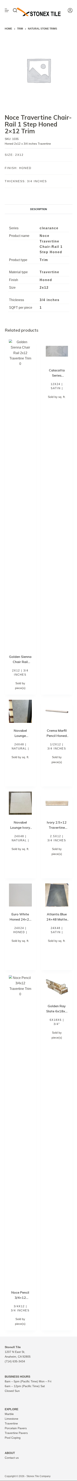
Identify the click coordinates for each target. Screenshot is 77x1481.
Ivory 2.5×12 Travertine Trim (57, 827)
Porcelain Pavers (16, 1428)
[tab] (38, 209)
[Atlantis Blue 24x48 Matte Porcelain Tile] (56, 895)
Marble (9, 1414)
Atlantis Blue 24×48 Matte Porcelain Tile (56, 919)
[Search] (15, 10)
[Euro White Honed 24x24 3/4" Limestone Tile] (20, 895)
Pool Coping (13, 1437)
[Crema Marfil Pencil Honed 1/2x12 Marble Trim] (56, 711)
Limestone (11, 1418)
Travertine (11, 1423)
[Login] (70, 10)
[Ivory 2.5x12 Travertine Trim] (56, 803)
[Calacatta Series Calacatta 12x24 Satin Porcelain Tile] (56, 351)
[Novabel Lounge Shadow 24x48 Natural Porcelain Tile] (20, 711)
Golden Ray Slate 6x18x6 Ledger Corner (57, 1011)
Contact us (12, 1457)
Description (38, 209)
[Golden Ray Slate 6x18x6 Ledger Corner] (56, 987)
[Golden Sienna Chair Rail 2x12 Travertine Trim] (20, 494)
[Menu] (7, 10)
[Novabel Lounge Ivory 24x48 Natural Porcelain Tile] (20, 803)
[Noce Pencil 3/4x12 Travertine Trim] (20, 1130)
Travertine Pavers (16, 1433)
